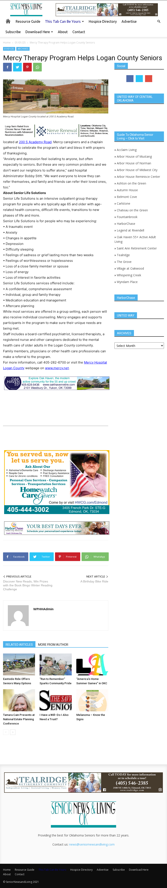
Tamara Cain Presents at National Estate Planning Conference (19, 719)
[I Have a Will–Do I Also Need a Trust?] (56, 700)
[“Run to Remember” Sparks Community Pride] (56, 664)
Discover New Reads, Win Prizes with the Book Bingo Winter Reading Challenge (27, 585)
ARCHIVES (23, 48)
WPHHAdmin (43, 609)
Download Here (37, 32)
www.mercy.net (57, 368)
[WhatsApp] (37, 67)
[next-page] (12, 732)
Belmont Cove (127, 197)
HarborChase (126, 224)
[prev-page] (5, 732)
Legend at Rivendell (130, 230)
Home (7, 42)
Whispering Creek (129, 275)
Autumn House (127, 190)
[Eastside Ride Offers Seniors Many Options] (19, 664)
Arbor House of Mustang (134, 156)
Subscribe (13, 32)
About (63, 32)
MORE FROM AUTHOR (53, 644)
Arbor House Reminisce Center (138, 177)
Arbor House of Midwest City (137, 170)
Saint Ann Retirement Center (137, 248)
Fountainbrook (127, 217)
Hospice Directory (103, 21)
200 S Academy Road (35, 142)
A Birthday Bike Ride (94, 581)
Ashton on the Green (131, 183)
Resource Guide (28, 21)
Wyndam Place (127, 282)
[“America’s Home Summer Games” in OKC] (92, 664)
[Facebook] (7, 67)
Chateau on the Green (132, 210)
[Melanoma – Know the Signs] (92, 700)
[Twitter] (17, 67)
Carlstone (123, 203)
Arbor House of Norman (134, 163)
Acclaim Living (127, 150)
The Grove (124, 262)
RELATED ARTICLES (19, 644)
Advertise (129, 21)
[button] (159, 21)
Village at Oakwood (130, 268)
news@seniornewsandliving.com (92, 844)
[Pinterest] (27, 67)
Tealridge (124, 255)
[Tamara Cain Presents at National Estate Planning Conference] (19, 700)
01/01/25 (20, 42)
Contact (78, 32)
